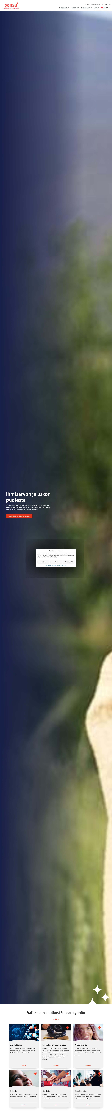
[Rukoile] (24, 1078)
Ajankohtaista (63, 7)
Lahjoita (105, 7)
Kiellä (56, 561)
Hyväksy (43, 561)
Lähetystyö (74, 7)
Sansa (95, 7)
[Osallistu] (56, 1078)
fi (102, 4)
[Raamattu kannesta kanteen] (56, 1032)
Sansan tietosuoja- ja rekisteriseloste (59, 565)
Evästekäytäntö (48, 565)
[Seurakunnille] (88, 1078)
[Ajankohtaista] (24, 1032)
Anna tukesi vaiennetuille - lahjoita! (19, 516)
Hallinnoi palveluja (68, 561)
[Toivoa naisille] (88, 1032)
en (106, 4)
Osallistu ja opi (85, 7)
